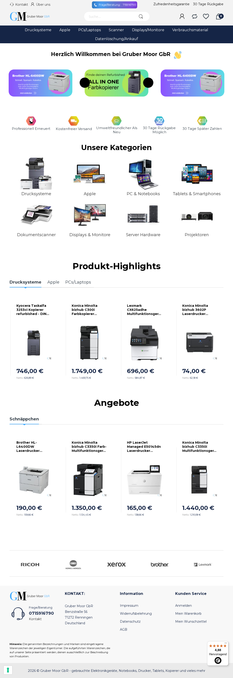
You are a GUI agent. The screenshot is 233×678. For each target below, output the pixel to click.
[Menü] (225, 644)
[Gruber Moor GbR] (33, 16)
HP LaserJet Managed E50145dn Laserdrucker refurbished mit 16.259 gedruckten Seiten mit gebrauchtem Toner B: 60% (144, 446)
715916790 (117, 4)
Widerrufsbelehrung (136, 613)
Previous (85, 83)
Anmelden (183, 606)
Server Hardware (143, 234)
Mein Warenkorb (188, 613)
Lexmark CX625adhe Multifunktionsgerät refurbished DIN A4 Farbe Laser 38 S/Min (143, 310)
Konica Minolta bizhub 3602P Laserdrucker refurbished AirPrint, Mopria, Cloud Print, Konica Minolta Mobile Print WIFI (199, 310)
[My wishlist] (205, 16)
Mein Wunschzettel (191, 621)
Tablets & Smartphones (197, 193)
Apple (90, 193)
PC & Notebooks (143, 193)
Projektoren (197, 234)
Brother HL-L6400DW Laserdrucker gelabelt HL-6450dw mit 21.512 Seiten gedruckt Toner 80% (32, 446)
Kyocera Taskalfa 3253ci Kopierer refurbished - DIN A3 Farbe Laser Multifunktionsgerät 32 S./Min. (33, 310)
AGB (123, 629)
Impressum (129, 606)
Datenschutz (130, 621)
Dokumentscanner (36, 234)
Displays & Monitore (89, 234)
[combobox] (108, 16)
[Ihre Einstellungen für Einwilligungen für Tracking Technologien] (8, 670)
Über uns (43, 5)
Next (148, 83)
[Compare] (194, 16)
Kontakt (21, 5)
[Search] (140, 16)
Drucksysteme (36, 193)
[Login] (182, 16)
